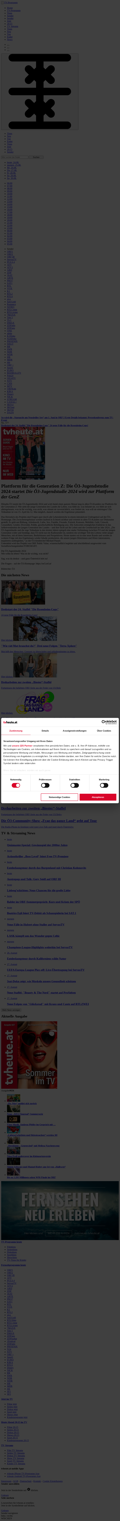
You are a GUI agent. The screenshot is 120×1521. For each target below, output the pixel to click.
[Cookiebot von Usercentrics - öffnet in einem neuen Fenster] (104, 722)
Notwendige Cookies (59, 797)
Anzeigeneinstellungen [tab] (74, 730)
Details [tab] (45, 730)
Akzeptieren (98, 797)
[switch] (45, 785)
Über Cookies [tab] (104, 730)
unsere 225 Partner (22, 745)
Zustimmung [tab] (15, 730)
